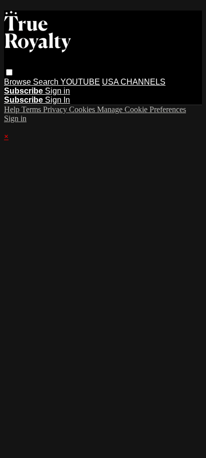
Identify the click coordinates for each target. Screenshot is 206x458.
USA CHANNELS (134, 82)
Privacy (56, 109)
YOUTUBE (80, 82)
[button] (9, 72)
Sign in (57, 91)
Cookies (83, 109)
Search (46, 82)
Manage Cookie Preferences (141, 109)
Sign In (57, 100)
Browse (18, 82)
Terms (32, 109)
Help (13, 109)
